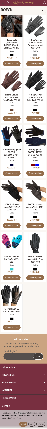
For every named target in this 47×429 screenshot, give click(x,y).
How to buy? (8, 375)
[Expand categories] (3, 3)
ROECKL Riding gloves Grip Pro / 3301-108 (35, 259)
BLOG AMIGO (9, 398)
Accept (23, 424)
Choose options (11, 64)
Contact (6, 406)
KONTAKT (7, 390)
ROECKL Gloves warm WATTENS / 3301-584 (12, 207)
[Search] (8, 3)
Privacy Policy (16, 418)
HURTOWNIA (9, 382)
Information (8, 367)
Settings (41, 424)
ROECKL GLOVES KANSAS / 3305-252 (11, 259)
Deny (32, 424)
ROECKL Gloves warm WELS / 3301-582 (35, 207)
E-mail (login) (9, 351)
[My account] (44, 3)
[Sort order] (42, 10)
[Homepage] (23, 3)
